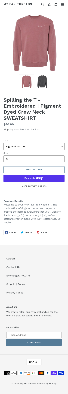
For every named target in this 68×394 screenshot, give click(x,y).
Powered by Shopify (46, 383)
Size (5, 153)
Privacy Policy (14, 292)
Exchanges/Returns (18, 275)
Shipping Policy (15, 284)
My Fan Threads (17, 4)
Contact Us (13, 267)
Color (6, 140)
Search (10, 258)
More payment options (34, 186)
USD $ (33, 362)
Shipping (8, 129)
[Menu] (62, 4)
